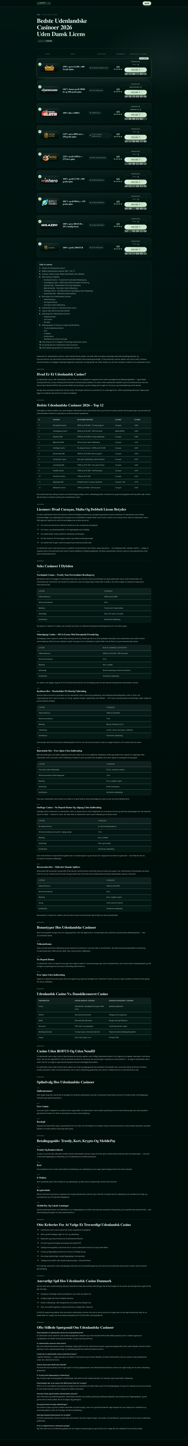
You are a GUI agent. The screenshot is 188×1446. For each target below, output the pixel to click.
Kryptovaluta (48, 336)
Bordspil (47, 322)
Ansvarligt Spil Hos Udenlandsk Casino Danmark (60, 345)
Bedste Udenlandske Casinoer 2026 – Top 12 (58, 271)
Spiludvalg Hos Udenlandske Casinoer (56, 314)
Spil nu (134, 70)
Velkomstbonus (50, 299)
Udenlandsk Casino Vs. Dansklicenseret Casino (59, 308)
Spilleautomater (50, 317)
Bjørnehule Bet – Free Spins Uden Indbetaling (60, 288)
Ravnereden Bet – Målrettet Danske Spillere (60, 293)
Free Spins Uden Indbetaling (54, 305)
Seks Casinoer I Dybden (50, 277)
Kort (45, 331)
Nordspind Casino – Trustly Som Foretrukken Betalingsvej (65, 280)
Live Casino (48, 319)
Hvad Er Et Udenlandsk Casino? (53, 268)
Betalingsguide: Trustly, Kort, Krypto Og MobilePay (60, 325)
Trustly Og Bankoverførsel (53, 328)
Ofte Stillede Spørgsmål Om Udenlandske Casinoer (61, 348)
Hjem (38, 14)
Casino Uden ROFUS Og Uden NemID (56, 311)
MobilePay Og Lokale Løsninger (55, 339)
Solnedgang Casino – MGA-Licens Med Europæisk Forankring (66, 283)
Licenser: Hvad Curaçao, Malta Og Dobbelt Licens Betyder (63, 274)
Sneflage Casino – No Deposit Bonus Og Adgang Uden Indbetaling (68, 291)
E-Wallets (47, 333)
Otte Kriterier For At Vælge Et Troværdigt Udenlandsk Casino (64, 342)
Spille (147, 3)
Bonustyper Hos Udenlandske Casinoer (56, 296)
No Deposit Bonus (50, 302)
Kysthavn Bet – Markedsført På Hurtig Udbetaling (62, 285)
